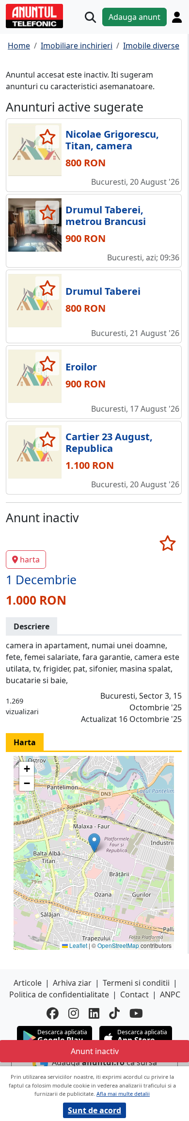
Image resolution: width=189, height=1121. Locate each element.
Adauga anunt (134, 17)
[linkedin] (94, 1013)
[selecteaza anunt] (47, 136)
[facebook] (53, 1013)
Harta (25, 742)
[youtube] (136, 1013)
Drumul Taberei (103, 291)
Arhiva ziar (72, 982)
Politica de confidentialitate (59, 994)
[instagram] (73, 1013)
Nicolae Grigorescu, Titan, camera (112, 140)
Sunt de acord (94, 1110)
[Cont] (177, 17)
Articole (28, 982)
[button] (94, 843)
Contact (134, 994)
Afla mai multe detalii (123, 1093)
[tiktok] (114, 1013)
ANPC (170, 994)
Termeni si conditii (136, 982)
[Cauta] (90, 17)
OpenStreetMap (118, 945)
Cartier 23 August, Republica (109, 442)
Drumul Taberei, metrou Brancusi (105, 215)
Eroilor (81, 366)
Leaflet (77, 945)
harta (30, 559)
